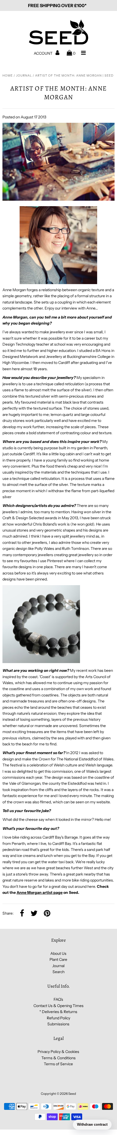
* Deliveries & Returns (58, 1011)
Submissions (58, 1024)
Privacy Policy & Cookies (58, 1051)
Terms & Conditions (58, 1057)
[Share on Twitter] (34, 913)
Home (7, 75)
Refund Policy (58, 1018)
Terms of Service (58, 1063)
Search (58, 971)
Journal (24, 75)
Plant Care (58, 959)
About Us (58, 953)
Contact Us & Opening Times (58, 1005)
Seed (72, 1094)
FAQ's (58, 999)
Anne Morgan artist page (40, 892)
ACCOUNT (43, 53)
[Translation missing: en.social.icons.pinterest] (47, 913)
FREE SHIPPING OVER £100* (57, 5)
